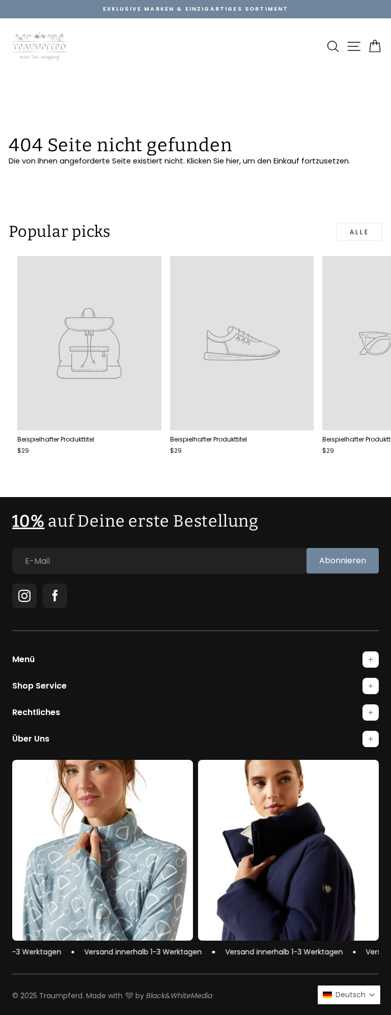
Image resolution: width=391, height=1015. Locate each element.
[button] (349, 994)
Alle (359, 232)
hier (232, 161)
